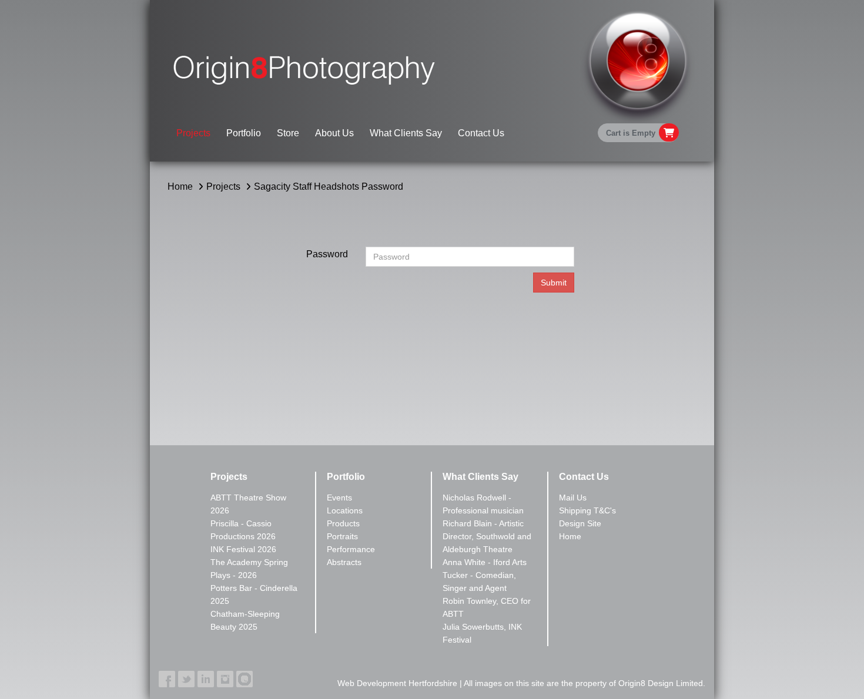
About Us (334, 133)
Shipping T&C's (587, 510)
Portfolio (243, 133)
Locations (345, 510)
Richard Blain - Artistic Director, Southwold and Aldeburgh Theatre (487, 536)
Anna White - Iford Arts (485, 562)
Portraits (342, 536)
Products (343, 523)
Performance (351, 549)
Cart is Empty (630, 133)
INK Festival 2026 (243, 549)
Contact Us (481, 133)
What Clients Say (406, 133)
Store (288, 133)
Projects (193, 133)
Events (339, 497)
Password (327, 254)
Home (180, 186)
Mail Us (573, 497)
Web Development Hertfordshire (397, 683)
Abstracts (344, 562)
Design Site (580, 523)
